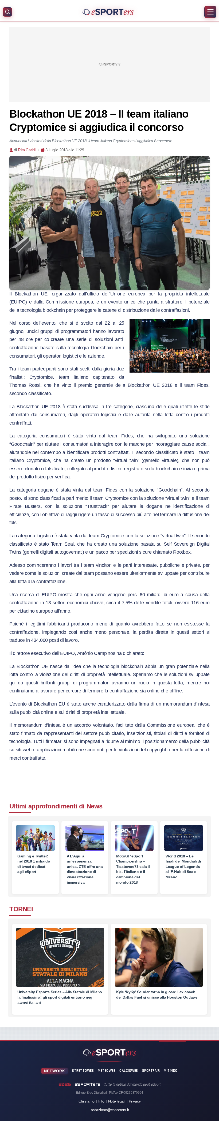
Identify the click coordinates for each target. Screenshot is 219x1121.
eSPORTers (87, 1084)
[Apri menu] (210, 12)
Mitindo (171, 1070)
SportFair (151, 1070)
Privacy (134, 1101)
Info (101, 1101)
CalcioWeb (128, 1070)
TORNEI (21, 909)
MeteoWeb (106, 1070)
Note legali (116, 1101)
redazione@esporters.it (110, 1110)
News (95, 806)
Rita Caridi (26, 150)
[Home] (108, 12)
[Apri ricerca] (7, 12)
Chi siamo (87, 1101)
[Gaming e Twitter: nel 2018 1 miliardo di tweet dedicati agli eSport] (35, 838)
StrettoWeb (83, 1070)
